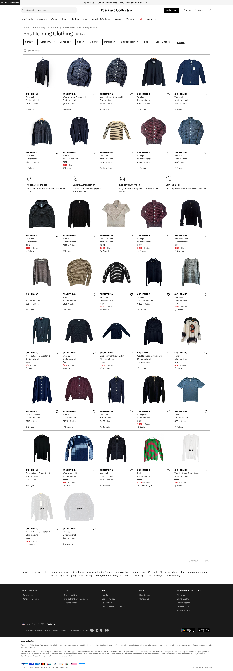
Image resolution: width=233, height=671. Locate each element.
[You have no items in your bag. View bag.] (209, 10)
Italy (67, 667)
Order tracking (70, 595)
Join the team (183, 606)
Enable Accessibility (10, 2)
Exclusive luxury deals (130, 184)
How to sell (106, 595)
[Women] (60, 19)
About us (181, 595)
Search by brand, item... (36, 10)
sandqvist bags (173, 575)
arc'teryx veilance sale (35, 572)
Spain (62, 667)
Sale (141, 19)
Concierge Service (30, 598)
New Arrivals (27, 19)
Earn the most (172, 184)
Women (54, 19)
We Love (130, 19)
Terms (63, 630)
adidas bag (86, 575)
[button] (209, 10)
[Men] (69, 19)
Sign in (187, 10)
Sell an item (171, 10)
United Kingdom (33, 667)
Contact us (144, 598)
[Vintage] (124, 19)
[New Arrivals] (35, 19)
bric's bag (56, 575)
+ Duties (34, 103)
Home (26, 27)
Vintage (118, 19)
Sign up (199, 10)
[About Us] (158, 19)
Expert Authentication (84, 184)
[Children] (81, 19)
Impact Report (183, 602)
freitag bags (71, 575)
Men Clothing (55, 27)
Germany (55, 667)
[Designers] (49, 19)
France (23, 667)
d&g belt (152, 572)
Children (75, 19)
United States (45, 667)
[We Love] (137, 19)
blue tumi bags (154, 575)
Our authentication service (76, 598)
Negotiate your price (37, 184)
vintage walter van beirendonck (67, 572)
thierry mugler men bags (193, 572)
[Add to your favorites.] (57, 94)
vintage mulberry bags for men (112, 575)
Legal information (51, 630)
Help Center (144, 595)
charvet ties (122, 572)
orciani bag (138, 575)
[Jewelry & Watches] (113, 19)
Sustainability (183, 598)
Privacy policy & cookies (78, 630)
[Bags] (90, 19)
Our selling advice (110, 598)
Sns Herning (38, 27)
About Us (151, 19)
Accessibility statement (32, 630)
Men (64, 19)
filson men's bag (168, 572)
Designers (42, 19)
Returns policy (70, 602)
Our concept (27, 595)
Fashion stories (183, 610)
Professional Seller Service (113, 606)
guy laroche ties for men (100, 572)
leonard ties (138, 572)
